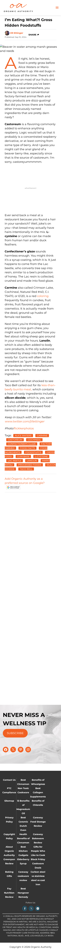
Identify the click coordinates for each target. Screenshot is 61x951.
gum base (23, 456)
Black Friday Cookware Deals (38, 863)
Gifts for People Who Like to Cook (38, 851)
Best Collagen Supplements (38, 792)
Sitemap (9, 800)
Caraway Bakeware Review (38, 838)
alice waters (23, 435)
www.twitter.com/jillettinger (24, 421)
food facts (27, 448)
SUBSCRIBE (15, 733)
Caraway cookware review (23, 876)
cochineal (34, 439)
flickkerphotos (24, 428)
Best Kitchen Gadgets (23, 851)
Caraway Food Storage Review (38, 821)
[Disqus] (30, 534)
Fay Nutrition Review (9, 892)
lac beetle (14, 460)
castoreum (15, 439)
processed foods (29, 464)
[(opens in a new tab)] (24, 908)
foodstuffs (33, 452)
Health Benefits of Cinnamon (23, 838)
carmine (42, 435)
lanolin (32, 460)
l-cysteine (41, 456)
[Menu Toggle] (57, 8)
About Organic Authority (9, 851)
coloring (42, 296)
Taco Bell (26, 469)
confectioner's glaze (22, 444)
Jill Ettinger (16, 33)
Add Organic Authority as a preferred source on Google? (25, 481)
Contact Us (9, 780)
